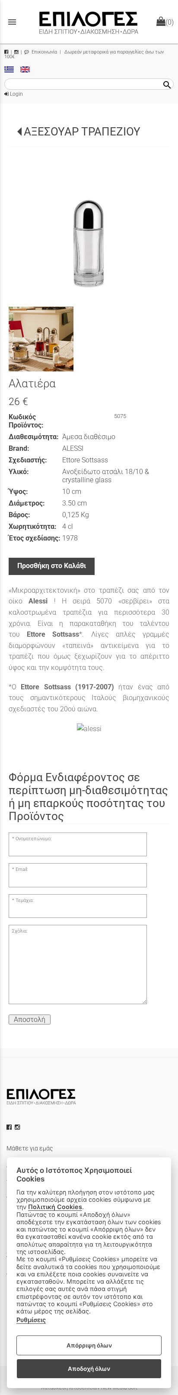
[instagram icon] (18, 1127)
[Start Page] (89, 22)
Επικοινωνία (43, 52)
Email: (22, 869)
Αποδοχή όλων (89, 1368)
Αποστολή (29, 1019)
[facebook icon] (9, 1127)
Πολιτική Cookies (55, 1206)
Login (16, 94)
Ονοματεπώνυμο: (33, 839)
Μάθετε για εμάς (29, 1148)
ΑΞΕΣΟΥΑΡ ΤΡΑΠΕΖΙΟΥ (82, 131)
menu (12, 22)
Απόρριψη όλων (89, 1345)
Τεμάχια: (24, 900)
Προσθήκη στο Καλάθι (51, 566)
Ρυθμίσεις (31, 1319)
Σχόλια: (19, 931)
